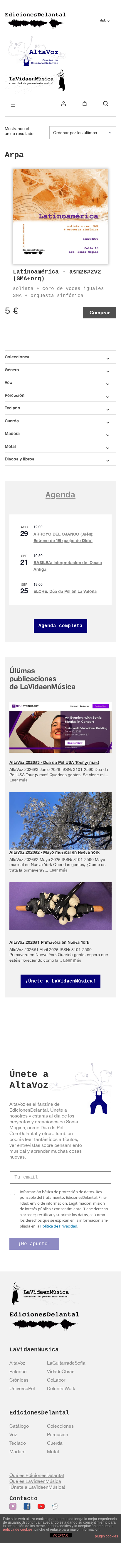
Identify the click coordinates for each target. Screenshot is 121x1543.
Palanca (18, 1371)
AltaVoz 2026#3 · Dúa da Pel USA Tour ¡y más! (54, 762)
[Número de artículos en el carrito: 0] (84, 103)
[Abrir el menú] (12, 104)
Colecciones (60, 1426)
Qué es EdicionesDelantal (36, 1475)
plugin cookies (106, 1536)
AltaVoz (17, 1362)
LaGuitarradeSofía (66, 1362)
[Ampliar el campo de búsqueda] (106, 103)
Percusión (57, 1434)
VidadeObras (60, 1371)
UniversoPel (22, 1388)
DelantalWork (61, 1388)
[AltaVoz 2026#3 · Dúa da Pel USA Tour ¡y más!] (60, 727)
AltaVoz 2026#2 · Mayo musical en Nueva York (54, 852)
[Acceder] (63, 103)
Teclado (17, 1443)
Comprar (100, 312)
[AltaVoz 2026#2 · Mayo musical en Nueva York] (60, 824)
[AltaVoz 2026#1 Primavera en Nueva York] (60, 906)
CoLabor (56, 1379)
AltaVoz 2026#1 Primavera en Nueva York (49, 942)
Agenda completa (60, 626)
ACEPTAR (60, 1535)
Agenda (60, 495)
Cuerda (55, 1443)
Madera (17, 1451)
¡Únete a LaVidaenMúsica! (60, 981)
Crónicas (18, 1379)
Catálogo (19, 1426)
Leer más (18, 779)
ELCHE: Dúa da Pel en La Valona (65, 591)
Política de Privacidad (58, 1226)
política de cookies (18, 1529)
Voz (13, 1434)
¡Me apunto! (34, 1244)
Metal (53, 1451)
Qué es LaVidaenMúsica (35, 1481)
